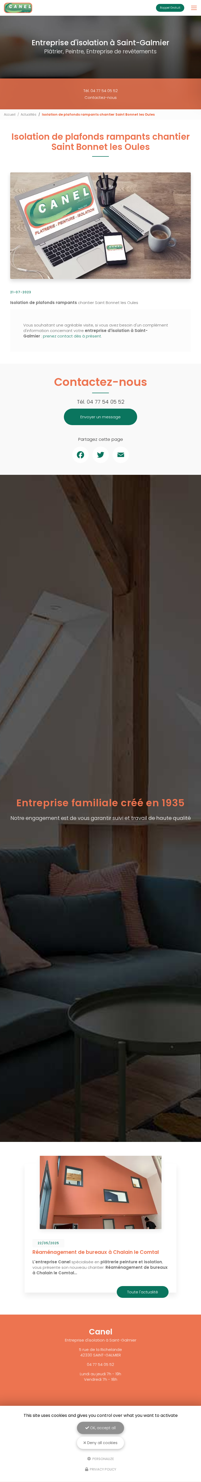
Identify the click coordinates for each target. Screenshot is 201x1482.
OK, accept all (102, 1427)
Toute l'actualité (142, 1292)
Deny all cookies (102, 1442)
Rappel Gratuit (170, 7)
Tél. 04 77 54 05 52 (100, 90)
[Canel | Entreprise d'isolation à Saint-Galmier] (18, 8)
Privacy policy (102, 1469)
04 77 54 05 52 (105, 401)
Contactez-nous (101, 97)
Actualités (28, 114)
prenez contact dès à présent (72, 336)
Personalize (103, 1458)
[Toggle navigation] (194, 8)
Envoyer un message (100, 417)
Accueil (9, 114)
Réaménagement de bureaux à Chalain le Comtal (95, 1252)
